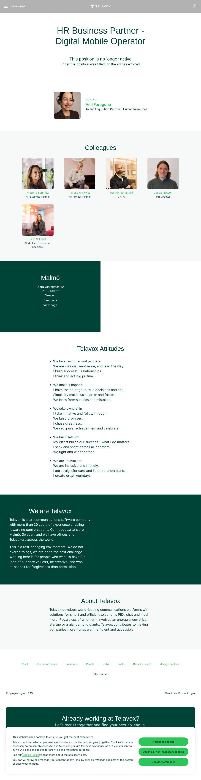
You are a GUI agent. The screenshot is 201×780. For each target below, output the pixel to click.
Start (25, 664)
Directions (50, 300)
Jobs (106, 664)
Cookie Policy (30, 754)
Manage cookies (169, 664)
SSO (30, 693)
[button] (194, 6)
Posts (121, 664)
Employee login (15, 693)
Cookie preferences (163, 761)
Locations (71, 664)
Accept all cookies (163, 741)
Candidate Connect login (180, 693)
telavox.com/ (100, 674)
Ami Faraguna (98, 104)
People (90, 664)
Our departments (47, 664)
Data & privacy (142, 664)
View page (50, 305)
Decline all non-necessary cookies (163, 751)
